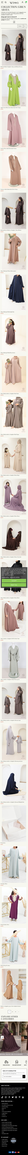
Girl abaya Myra (4, 883)
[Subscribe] (24, 1076)
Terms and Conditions (6, 1111)
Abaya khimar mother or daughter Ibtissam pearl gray (12, 761)
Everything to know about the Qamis (9, 1130)
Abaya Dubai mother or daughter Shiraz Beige (10, 475)
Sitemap (4, 1114)
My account (4, 1146)
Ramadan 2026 (5, 1133)
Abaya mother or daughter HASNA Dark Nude (10, 638)
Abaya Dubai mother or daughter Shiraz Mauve (10, 516)
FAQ (3, 1110)
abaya (21, 12)
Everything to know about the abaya (9, 1125)
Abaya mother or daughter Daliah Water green (10, 679)
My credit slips (5, 1141)
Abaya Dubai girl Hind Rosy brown (8, 352)
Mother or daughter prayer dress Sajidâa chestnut (11, 1006)
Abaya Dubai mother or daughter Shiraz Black (10, 598)
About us (4, 1108)
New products (5, 1103)
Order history (4, 1139)
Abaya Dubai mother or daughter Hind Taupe (10, 434)
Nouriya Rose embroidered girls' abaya (9, 148)
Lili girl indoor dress (5, 924)
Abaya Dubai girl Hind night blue (7, 312)
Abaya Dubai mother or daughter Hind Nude (10, 393)
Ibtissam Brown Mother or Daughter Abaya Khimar (11, 230)
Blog (3, 1132)
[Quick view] (14, 65)
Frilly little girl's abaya (5, 965)
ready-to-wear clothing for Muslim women (16, 1088)
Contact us (4, 1116)
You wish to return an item (7, 1105)
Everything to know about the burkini (9, 1128)
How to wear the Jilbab (7, 1124)
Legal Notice (4, 1113)
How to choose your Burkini (8, 1127)
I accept (14, 581)
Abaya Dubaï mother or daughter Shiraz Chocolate (11, 557)
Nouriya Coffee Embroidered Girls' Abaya (9, 189)
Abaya (10, 1091)
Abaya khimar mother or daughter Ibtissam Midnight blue (12, 802)
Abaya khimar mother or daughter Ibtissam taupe (11, 720)
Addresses (4, 1142)
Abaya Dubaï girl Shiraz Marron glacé (8, 271)
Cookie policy (5, 577)
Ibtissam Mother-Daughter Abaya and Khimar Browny (11, 66)
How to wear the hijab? (7, 1122)
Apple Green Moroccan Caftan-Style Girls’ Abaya (11, 107)
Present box (3, 843)
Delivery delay (5, 1106)
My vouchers (4, 1144)
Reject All (14, 585)
